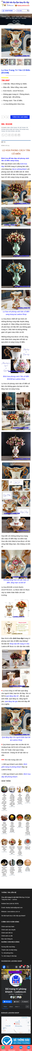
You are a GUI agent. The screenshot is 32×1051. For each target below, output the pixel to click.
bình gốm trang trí (13, 127)
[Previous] (4, 43)
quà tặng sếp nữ (12, 696)
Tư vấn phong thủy (7, 953)
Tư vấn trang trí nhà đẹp (9, 956)
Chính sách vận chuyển (8, 929)
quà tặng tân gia (11, 701)
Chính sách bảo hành (7, 926)
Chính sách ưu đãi (6, 936)
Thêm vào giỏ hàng (20, 117)
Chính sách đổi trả (7, 933)
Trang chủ (5, 16)
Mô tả (3, 142)
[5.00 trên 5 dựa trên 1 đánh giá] (16, 77)
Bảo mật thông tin (7, 939)
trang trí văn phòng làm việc (10, 131)
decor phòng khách (19, 169)
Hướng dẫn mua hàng (8, 946)
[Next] (27, 43)
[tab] (16, 142)
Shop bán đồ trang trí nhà (19, 644)
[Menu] (7, 10)
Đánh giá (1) (5, 145)
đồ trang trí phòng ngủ (21, 129)
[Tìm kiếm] (27, 10)
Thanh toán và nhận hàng (9, 950)
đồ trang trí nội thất (12, 897)
